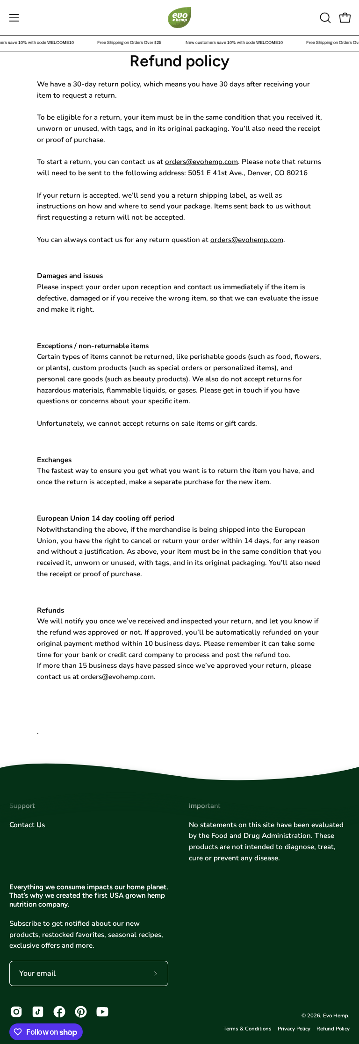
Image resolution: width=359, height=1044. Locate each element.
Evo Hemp (335, 1015)
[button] (324, 17)
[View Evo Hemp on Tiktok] (38, 1012)
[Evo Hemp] (179, 17)
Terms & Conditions (247, 1028)
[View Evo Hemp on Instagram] (16, 1012)
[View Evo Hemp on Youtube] (102, 1012)
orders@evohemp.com (201, 161)
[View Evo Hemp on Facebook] (59, 1012)
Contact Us (27, 824)
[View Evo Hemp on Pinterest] (81, 1012)
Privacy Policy (294, 1028)
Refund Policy (333, 1028)
